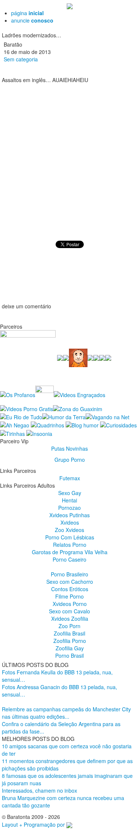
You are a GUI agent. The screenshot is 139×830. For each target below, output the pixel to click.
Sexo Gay (69, 493)
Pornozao (69, 507)
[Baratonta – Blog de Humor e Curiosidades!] (70, 5)
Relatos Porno (69, 544)
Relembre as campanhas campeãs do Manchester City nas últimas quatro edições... (66, 712)
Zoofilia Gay (70, 648)
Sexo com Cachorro (69, 581)
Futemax (69, 478)
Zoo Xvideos (69, 529)
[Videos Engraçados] (79, 394)
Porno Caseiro (69, 559)
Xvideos (69, 522)
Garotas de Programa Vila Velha (69, 552)
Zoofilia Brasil (69, 633)
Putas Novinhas (69, 448)
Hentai (69, 500)
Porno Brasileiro (69, 574)
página (27, 13)
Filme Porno (69, 596)
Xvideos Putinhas (69, 515)
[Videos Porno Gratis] (26, 407)
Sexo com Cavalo (69, 611)
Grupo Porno (69, 459)
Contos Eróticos (69, 589)
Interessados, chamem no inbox (39, 790)
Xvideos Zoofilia (69, 618)
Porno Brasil (69, 655)
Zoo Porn (69, 626)
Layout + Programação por (34, 824)
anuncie (32, 20)
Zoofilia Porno (69, 640)
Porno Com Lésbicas (69, 537)
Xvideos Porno (70, 603)
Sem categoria (21, 59)
